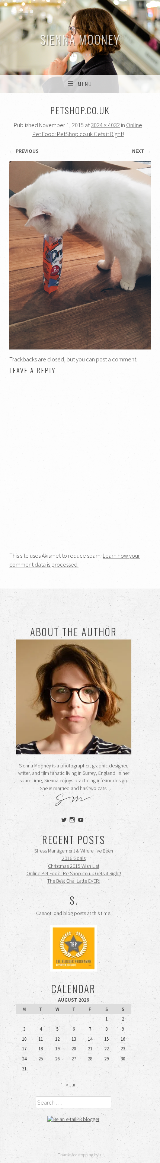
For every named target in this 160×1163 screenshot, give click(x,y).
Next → (141, 151)
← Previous (24, 151)
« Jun (71, 1085)
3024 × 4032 (105, 125)
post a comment (116, 359)
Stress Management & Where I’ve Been (73, 851)
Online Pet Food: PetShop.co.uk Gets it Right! (73, 873)
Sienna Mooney (80, 39)
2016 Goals (74, 858)
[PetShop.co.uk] (80, 347)
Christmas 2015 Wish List (73, 866)
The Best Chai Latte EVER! (73, 881)
